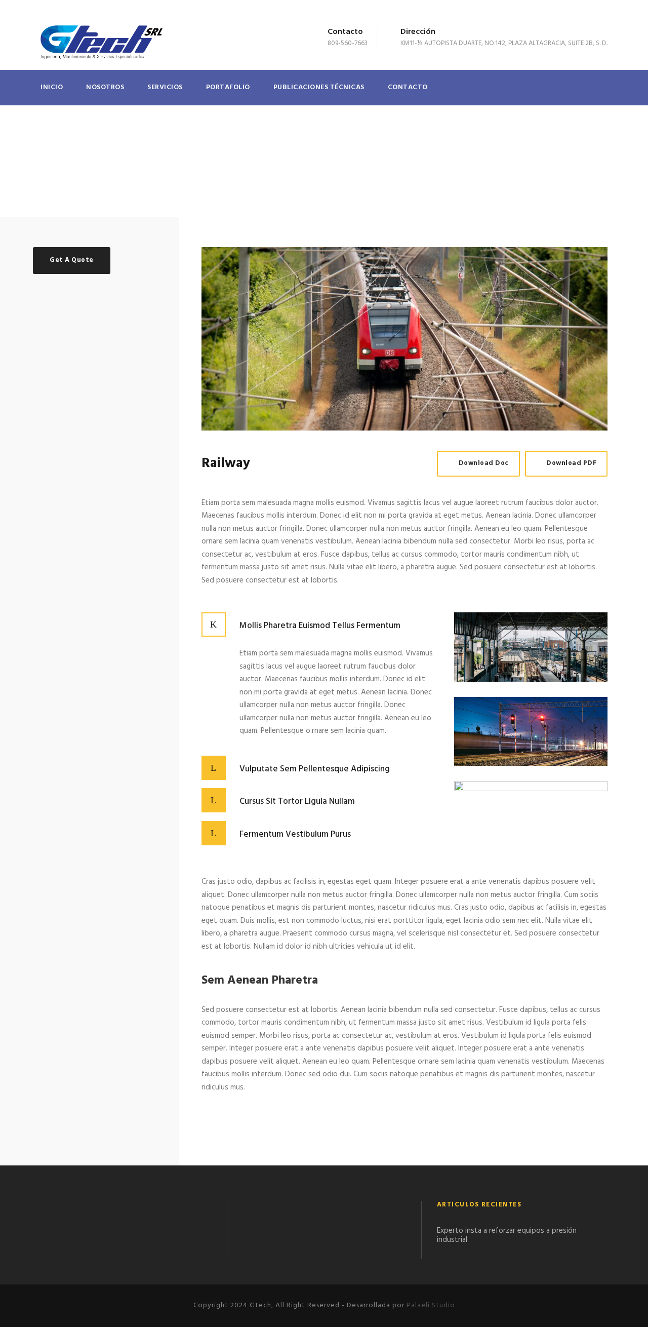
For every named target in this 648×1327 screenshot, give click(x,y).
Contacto (408, 87)
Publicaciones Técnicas (318, 87)
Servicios (165, 87)
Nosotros (105, 87)
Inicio (51, 87)
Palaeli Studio (431, 1305)
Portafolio (228, 87)
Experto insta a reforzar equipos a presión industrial (507, 1235)
